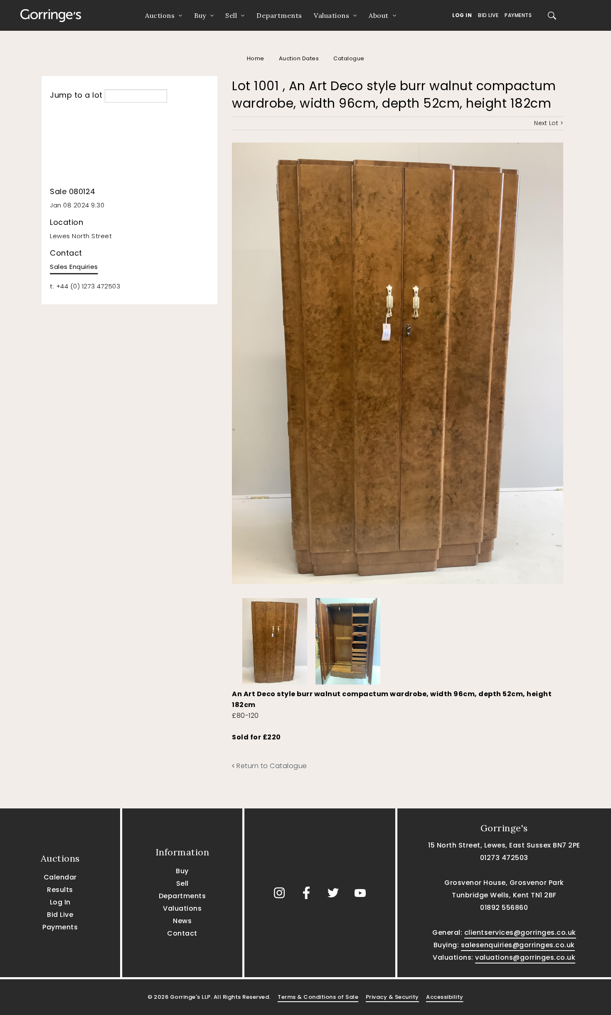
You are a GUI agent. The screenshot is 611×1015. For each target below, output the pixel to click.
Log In (462, 15)
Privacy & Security (392, 997)
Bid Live (488, 15)
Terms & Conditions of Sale (318, 997)
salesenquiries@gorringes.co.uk (518, 945)
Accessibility (444, 997)
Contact (182, 933)
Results (60, 889)
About (379, 15)
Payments (518, 15)
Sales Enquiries (74, 266)
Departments (279, 15)
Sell (231, 15)
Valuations (331, 15)
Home (255, 58)
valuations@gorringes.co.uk (525, 957)
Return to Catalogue (271, 766)
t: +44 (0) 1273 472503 (85, 286)
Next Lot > (548, 123)
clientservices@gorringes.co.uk (520, 932)
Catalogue (349, 58)
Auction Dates (299, 58)
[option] (274, 639)
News (182, 921)
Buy (200, 15)
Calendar (60, 877)
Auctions (160, 15)
